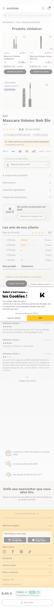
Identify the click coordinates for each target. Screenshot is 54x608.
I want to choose (13, 318)
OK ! (40, 318)
